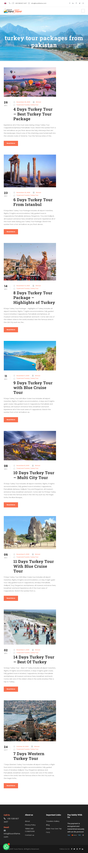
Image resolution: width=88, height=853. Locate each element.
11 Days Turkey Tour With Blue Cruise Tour (33, 566)
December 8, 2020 (22, 465)
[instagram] (83, 3)
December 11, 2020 (22, 376)
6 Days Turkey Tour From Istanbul (33, 202)
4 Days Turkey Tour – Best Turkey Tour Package (33, 113)
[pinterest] (76, 3)
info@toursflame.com (38, 3)
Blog (48, 825)
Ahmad (38, 102)
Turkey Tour (34, 105)
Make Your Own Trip (54, 828)
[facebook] (69, 3)
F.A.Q (48, 832)
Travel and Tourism (23, 105)
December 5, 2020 (22, 554)
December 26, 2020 (23, 102)
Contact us (29, 835)
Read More (11, 143)
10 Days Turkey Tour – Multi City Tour (33, 475)
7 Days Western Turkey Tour (28, 756)
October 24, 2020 (22, 746)
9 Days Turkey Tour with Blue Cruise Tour (33, 387)
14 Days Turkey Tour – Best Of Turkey (33, 659)
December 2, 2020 (22, 650)
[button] (6, 847)
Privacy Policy (30, 825)
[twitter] (79, 3)
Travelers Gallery (52, 821)
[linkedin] (73, 3)
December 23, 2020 (23, 193)
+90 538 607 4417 (21, 3)
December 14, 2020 (23, 286)
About (27, 821)
